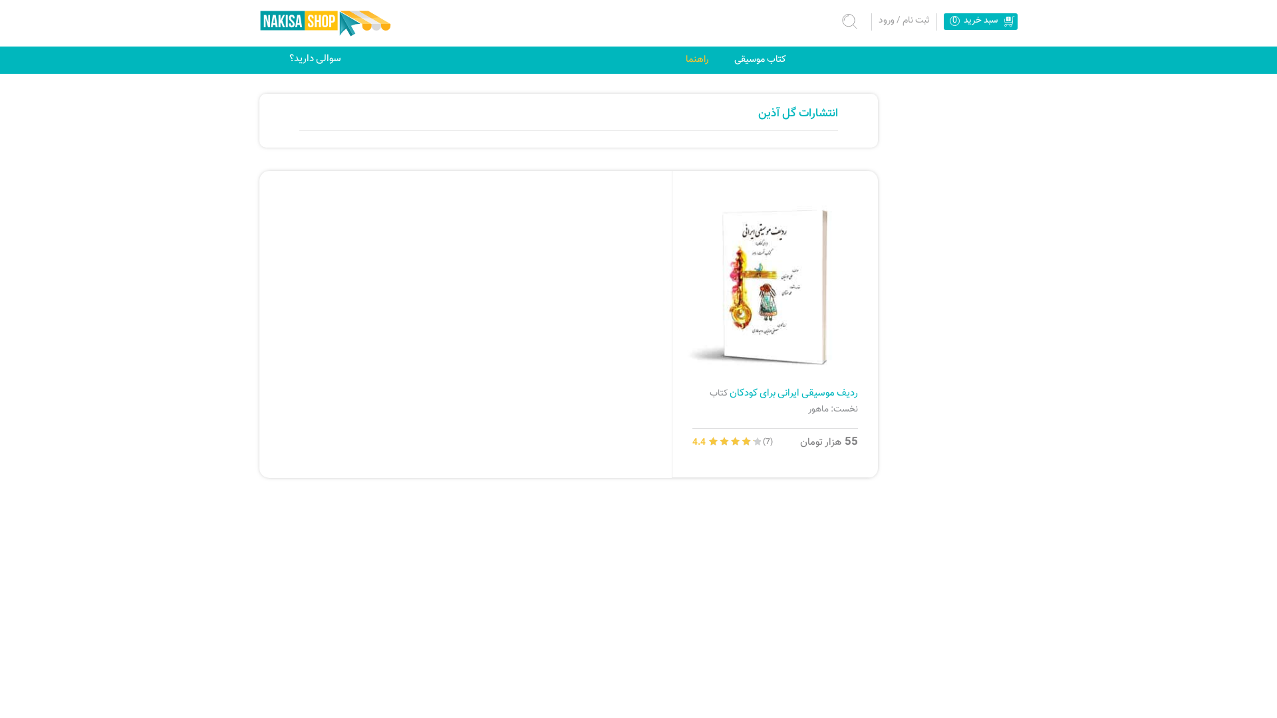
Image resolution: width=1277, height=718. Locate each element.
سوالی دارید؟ (315, 58)
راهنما (697, 59)
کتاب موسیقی (760, 59)
